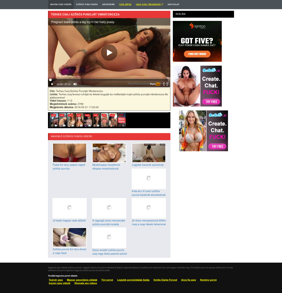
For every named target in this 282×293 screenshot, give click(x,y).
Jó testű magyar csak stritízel (69, 220)
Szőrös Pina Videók (87, 4)
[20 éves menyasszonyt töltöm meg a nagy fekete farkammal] (148, 208)
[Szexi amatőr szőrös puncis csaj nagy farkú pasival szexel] (109, 237)
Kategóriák (108, 4)
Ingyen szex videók (59, 283)
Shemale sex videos (85, 283)
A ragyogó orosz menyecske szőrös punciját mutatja (108, 222)
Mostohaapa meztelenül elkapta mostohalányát (106, 166)
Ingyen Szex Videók (60, 4)
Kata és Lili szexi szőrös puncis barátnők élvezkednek (149, 193)
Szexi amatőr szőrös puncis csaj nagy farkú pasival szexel (109, 252)
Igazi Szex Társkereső (148, 4)
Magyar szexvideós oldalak (82, 279)
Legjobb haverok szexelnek (148, 165)
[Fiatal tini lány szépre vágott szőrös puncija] (69, 152)
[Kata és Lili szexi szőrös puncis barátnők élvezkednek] (148, 178)
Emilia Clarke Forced (165, 279)
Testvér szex (56, 279)
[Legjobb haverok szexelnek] (148, 152)
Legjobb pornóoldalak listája (133, 279)
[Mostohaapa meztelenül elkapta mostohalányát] (109, 152)
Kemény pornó (208, 279)
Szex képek (125, 4)
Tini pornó (107, 279)
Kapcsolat (174, 4)
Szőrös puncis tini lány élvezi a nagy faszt (69, 251)
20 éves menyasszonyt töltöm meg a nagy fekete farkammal (149, 222)
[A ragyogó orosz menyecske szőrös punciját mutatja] (109, 208)
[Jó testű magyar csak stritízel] (69, 208)
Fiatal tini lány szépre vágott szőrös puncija (69, 166)
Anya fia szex (188, 279)
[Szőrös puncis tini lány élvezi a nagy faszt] (69, 237)
